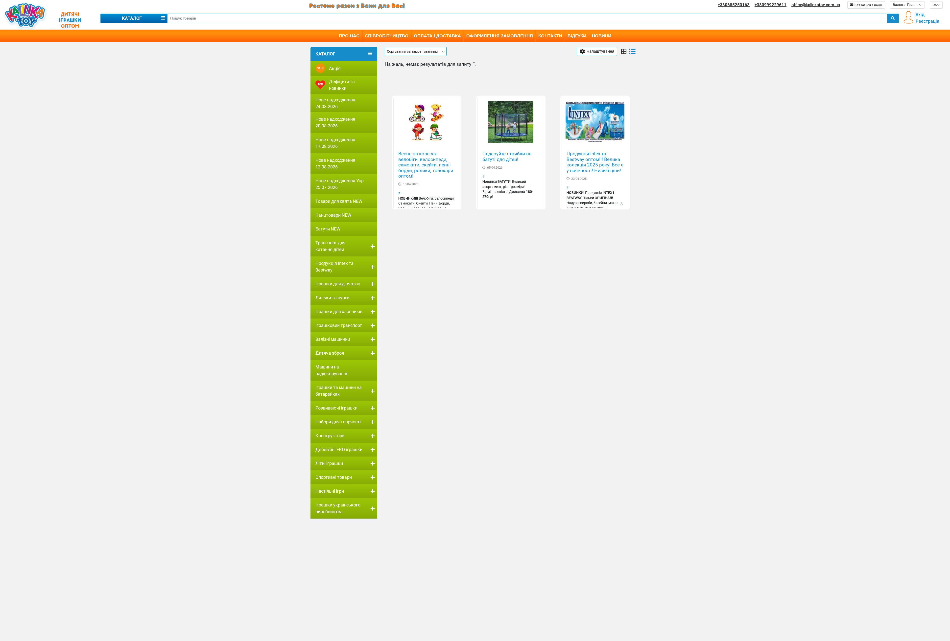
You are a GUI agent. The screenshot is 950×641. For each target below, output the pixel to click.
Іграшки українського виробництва (337, 508)
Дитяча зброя (329, 353)
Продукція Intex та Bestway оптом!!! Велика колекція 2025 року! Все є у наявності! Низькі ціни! (595, 162)
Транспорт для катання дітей (330, 246)
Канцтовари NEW (333, 215)
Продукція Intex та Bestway (334, 267)
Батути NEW (327, 228)
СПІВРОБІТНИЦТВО (386, 35)
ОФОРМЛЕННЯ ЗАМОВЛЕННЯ (499, 35)
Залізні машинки (332, 339)
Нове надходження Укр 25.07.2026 (339, 184)
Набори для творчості (338, 421)
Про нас (349, 35)
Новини (601, 35)
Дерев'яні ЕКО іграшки (338, 449)
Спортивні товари (333, 477)
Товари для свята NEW (338, 201)
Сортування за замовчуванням (412, 51)
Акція (329, 68)
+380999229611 (770, 4)
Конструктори (330, 435)
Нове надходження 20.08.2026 (335, 122)
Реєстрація (927, 21)
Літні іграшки (329, 463)
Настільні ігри (329, 491)
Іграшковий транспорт (338, 325)
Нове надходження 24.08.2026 (335, 103)
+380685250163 (734, 4)
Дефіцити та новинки (342, 85)
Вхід (920, 14)
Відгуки (577, 35)
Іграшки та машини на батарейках (338, 391)
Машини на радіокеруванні (331, 370)
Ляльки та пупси (332, 297)
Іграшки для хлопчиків (338, 311)
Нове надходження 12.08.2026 (335, 163)
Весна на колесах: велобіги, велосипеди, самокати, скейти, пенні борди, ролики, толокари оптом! (425, 165)
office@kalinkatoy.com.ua (815, 4)
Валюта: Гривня (906, 5)
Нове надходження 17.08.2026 (335, 143)
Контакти (550, 35)
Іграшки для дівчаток (337, 283)
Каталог (132, 18)
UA (935, 4)
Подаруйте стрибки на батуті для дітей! (506, 156)
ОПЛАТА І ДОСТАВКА (437, 35)
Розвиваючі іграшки (336, 408)
